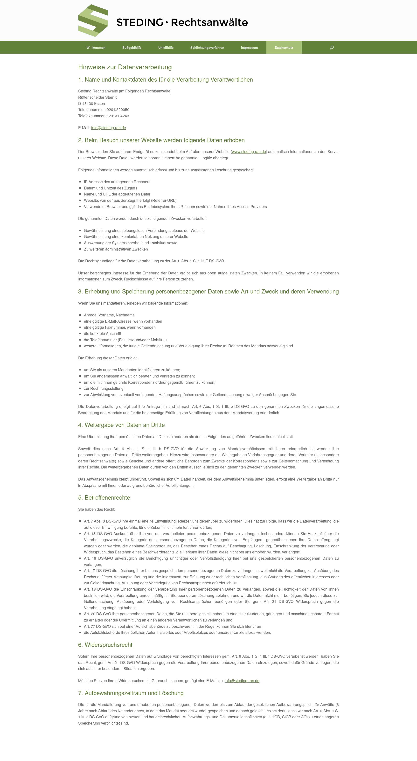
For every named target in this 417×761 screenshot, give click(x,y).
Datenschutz (284, 47)
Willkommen (96, 47)
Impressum (249, 47)
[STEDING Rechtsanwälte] (163, 22)
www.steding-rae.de (249, 151)
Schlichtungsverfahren (207, 47)
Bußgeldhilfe (131, 47)
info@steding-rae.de (108, 127)
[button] (332, 47)
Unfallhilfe (166, 47)
